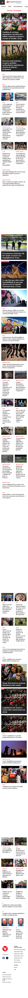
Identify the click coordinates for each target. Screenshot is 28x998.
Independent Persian (18, 956)
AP (3, 889)
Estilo (9, 6)
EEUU (2, 13)
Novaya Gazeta (17, 962)
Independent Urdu (18, 958)
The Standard (17, 960)
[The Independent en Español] (14, 2)
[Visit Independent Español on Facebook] (3, 958)
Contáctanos (5, 954)
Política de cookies (6, 982)
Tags (15, 969)
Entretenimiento (18, 6)
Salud (17, 627)
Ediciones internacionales (19, 949)
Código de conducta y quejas (7, 979)
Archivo (15, 967)
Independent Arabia (18, 951)
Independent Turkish (18, 953)
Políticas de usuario (6, 976)
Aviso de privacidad (6, 974)
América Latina (6, 127)
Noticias (3, 6)
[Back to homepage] (8, 948)
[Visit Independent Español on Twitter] (7, 958)
